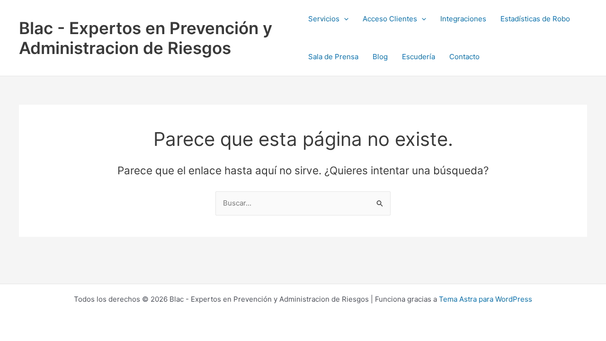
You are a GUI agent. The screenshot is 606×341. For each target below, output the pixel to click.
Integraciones (463, 18)
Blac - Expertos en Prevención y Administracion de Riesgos (145, 38)
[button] (343, 19)
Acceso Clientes (390, 18)
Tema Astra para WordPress (485, 299)
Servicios (323, 18)
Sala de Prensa (333, 56)
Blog (380, 56)
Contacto (464, 56)
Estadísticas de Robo (535, 18)
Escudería (418, 56)
